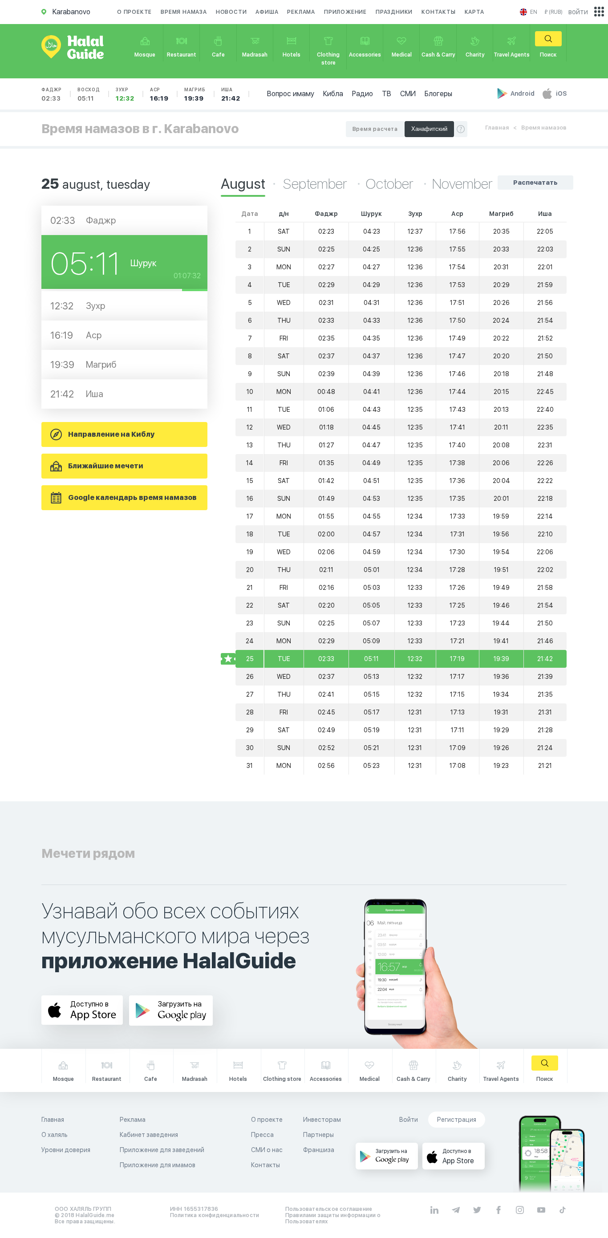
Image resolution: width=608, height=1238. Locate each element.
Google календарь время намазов (132, 497)
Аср (159, 94)
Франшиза (318, 1149)
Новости (231, 12)
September (316, 183)
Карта (474, 12)
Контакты (438, 12)
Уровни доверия (65, 1149)
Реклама (301, 12)
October (391, 183)
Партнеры (318, 1134)
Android (523, 93)
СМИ (408, 93)
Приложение (345, 12)
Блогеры (438, 93)
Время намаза (184, 12)
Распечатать (535, 182)
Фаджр (51, 94)
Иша (230, 94)
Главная (497, 127)
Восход (88, 94)
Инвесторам (322, 1119)
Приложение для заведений (162, 1149)
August (243, 183)
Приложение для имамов (157, 1165)
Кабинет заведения (149, 1134)
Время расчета (375, 129)
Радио (362, 93)
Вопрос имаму (290, 93)
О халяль (54, 1134)
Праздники (394, 12)
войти (578, 12)
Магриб (195, 94)
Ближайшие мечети (105, 466)
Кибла (333, 93)
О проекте (134, 12)
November (462, 183)
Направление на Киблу (111, 434)
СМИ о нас (267, 1149)
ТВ (386, 93)
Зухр (125, 94)
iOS (561, 93)
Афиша (266, 12)
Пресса (262, 1134)
